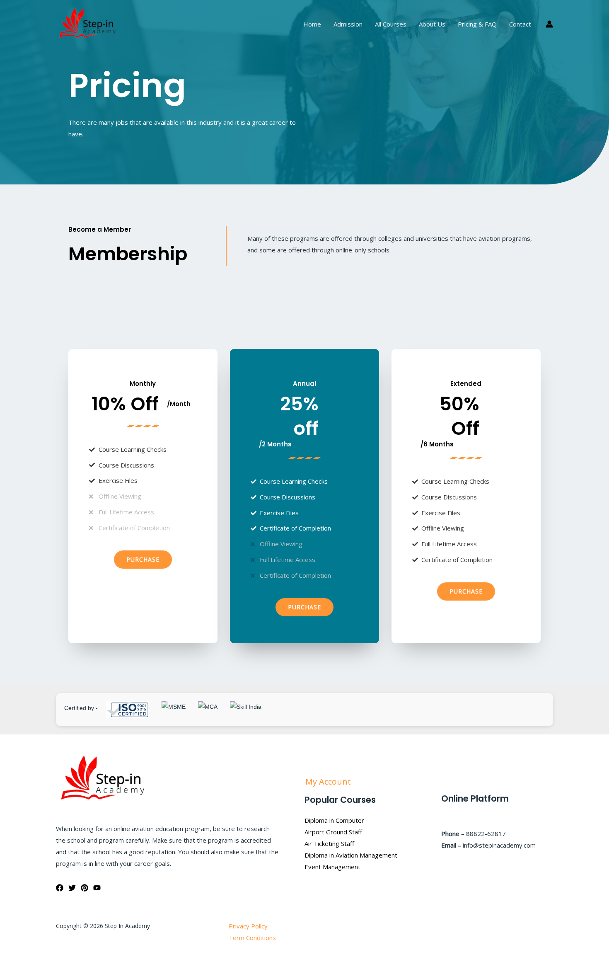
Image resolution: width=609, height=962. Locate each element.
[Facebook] (59, 888)
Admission (348, 24)
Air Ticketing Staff (329, 843)
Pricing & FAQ (477, 24)
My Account (329, 781)
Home (312, 24)
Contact (520, 24)
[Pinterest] (84, 888)
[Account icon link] (549, 24)
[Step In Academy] (87, 23)
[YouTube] (97, 888)
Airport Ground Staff (333, 832)
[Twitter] (72, 888)
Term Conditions (252, 937)
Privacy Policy (248, 926)
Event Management (332, 867)
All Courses (390, 24)
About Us (432, 24)
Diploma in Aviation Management (350, 855)
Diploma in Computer (334, 820)
